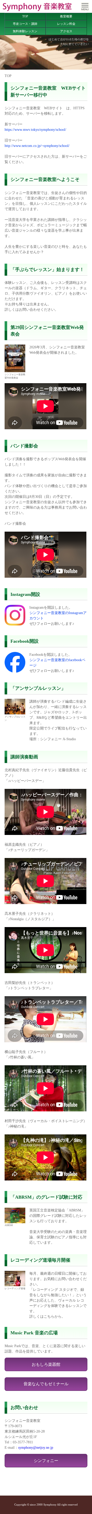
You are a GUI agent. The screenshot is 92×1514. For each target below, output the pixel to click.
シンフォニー (46, 1460)
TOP (25, 16)
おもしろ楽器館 (46, 1364)
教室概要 (66, 16)
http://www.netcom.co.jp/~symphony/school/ (37, 146)
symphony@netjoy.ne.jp (35, 1447)
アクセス (66, 31)
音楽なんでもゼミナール (46, 1384)
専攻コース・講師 (25, 24)
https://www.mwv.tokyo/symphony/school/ (35, 130)
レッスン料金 (66, 24)
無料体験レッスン (25, 31)
